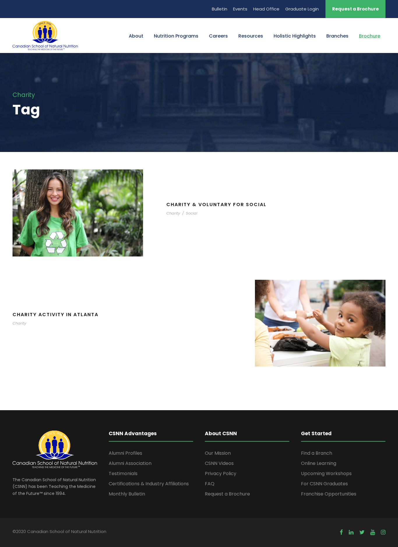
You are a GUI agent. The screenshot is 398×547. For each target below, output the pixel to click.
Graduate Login (302, 9)
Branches (337, 36)
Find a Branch (316, 453)
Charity (173, 213)
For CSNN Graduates (324, 483)
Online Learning (318, 463)
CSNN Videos (219, 463)
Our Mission (218, 453)
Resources (250, 36)
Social (191, 213)
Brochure (369, 36)
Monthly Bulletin (127, 494)
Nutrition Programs (176, 36)
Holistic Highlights (295, 36)
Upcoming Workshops (326, 473)
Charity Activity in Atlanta (55, 314)
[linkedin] (351, 532)
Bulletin (219, 9)
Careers (218, 36)
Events (240, 9)
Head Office (266, 9)
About (136, 36)
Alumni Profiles (125, 453)
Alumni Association (130, 463)
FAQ (209, 483)
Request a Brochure (355, 9)
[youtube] (372, 532)
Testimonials (123, 473)
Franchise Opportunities (328, 494)
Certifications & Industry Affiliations (149, 483)
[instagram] (383, 532)
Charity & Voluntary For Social (216, 204)
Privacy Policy (220, 473)
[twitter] (361, 532)
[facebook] (341, 532)
